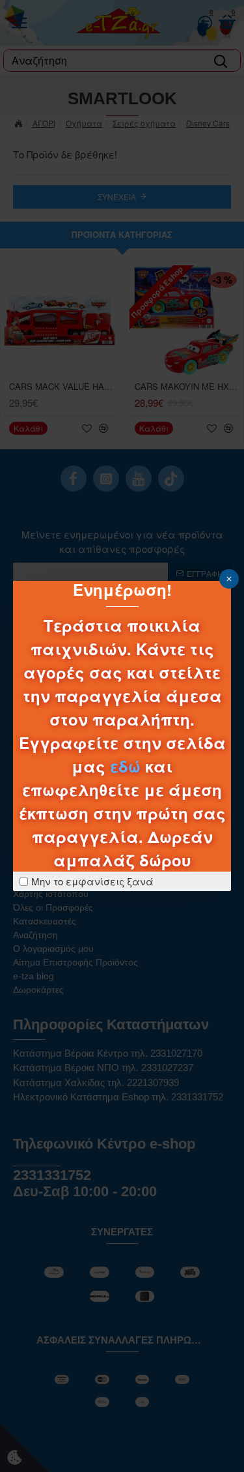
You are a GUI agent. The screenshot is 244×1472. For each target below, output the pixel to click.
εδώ (125, 766)
